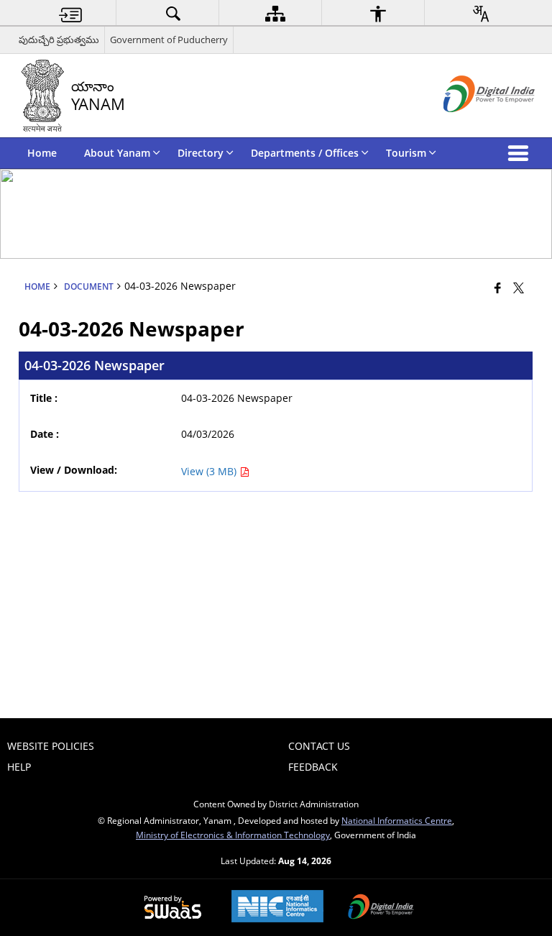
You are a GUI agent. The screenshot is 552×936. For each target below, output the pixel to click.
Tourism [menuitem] (406, 153)
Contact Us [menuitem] (319, 746)
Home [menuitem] (42, 153)
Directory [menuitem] (201, 153)
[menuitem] (70, 13)
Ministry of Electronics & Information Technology (233, 834)
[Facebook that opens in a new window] (498, 287)
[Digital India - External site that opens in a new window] (471, 124)
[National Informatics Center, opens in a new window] (277, 907)
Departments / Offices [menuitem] (305, 153)
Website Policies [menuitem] (50, 746)
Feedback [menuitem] (313, 767)
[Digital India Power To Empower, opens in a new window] (381, 908)
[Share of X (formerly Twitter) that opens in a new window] (519, 287)
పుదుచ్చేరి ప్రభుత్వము (59, 39)
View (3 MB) (210, 471)
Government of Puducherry (169, 39)
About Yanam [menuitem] (117, 153)
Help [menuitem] (19, 767)
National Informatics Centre (396, 820)
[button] (521, 153)
